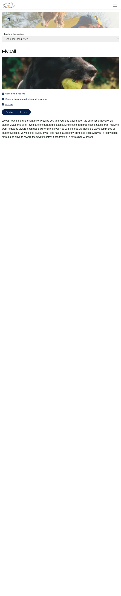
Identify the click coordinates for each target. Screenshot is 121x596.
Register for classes (16, 112)
